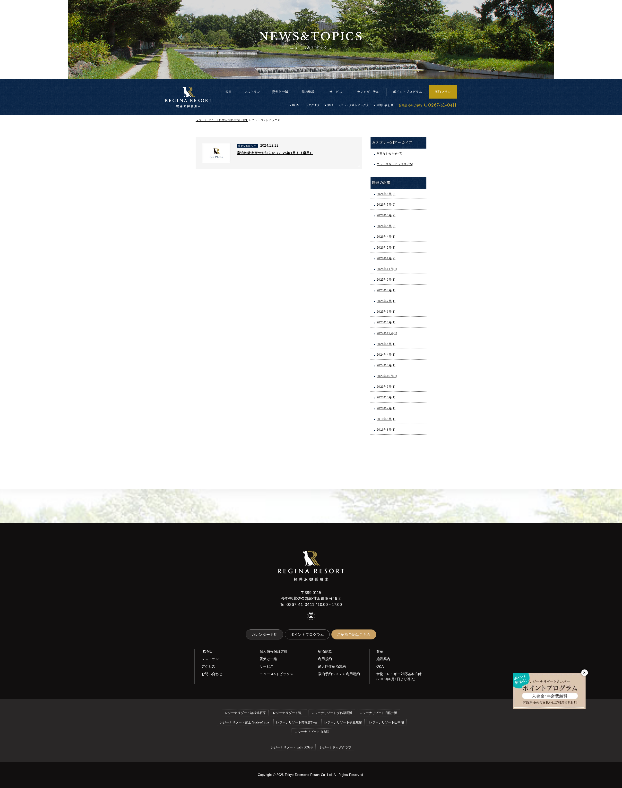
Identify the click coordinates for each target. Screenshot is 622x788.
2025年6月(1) (386, 311)
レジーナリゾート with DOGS (292, 747)
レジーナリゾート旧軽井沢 (378, 713)
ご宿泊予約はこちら (354, 634)
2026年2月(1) (386, 247)
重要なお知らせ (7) (389, 153)
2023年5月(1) (386, 397)
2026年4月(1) (386, 236)
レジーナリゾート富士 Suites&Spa (244, 722)
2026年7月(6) (386, 204)
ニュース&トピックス (355, 105)
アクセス (314, 105)
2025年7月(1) (386, 301)
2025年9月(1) (386, 279)
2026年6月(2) (386, 215)
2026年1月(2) (386, 258)
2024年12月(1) (387, 333)
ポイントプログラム (307, 634)
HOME (297, 105)
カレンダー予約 (264, 634)
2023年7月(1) (386, 386)
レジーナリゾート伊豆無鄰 (343, 722)
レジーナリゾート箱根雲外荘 (296, 722)
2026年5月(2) (386, 226)
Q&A (330, 105)
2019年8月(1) (386, 419)
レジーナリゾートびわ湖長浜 (331, 713)
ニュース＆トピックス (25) (395, 164)
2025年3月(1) (386, 322)
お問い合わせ (384, 105)
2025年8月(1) (386, 290)
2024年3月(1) (386, 365)
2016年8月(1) (386, 429)
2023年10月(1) (387, 376)
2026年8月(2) (386, 194)
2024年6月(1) (386, 344)
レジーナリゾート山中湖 (386, 722)
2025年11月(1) (387, 269)
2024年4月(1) (386, 354)
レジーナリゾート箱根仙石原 (245, 713)
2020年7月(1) (386, 408)
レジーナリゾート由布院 (311, 732)
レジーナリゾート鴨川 (288, 713)
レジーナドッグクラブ (335, 747)
